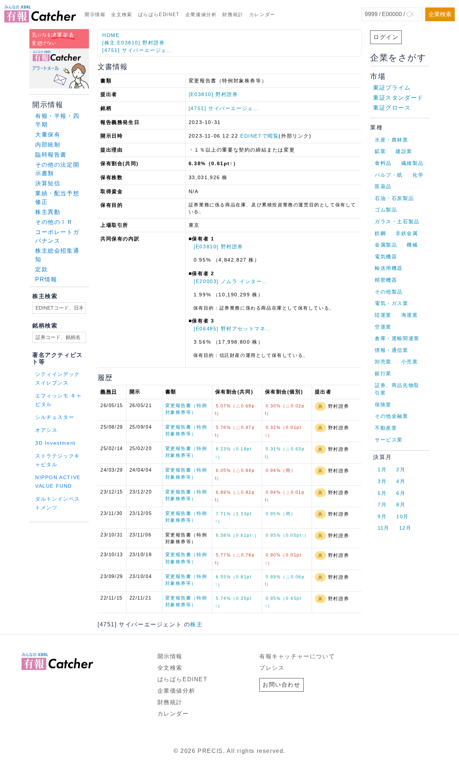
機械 (412, 245)
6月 (400, 493)
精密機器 (386, 280)
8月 (400, 504)
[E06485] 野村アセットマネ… (232, 328)
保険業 (383, 404)
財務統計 (232, 14)
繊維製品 (412, 163)
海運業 (409, 315)
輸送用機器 (389, 268)
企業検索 (440, 14)
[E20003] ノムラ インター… (231, 281)
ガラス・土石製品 (397, 221)
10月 (402, 516)
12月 (405, 528)
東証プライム (392, 88)
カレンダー (262, 14)
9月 (382, 516)
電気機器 (386, 256)
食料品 (383, 163)
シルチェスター (54, 417)
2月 (400, 469)
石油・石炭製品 (394, 198)
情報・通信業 (391, 350)
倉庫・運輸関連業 (397, 338)
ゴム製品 (386, 210)
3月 (382, 481)
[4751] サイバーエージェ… (137, 50)
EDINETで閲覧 (259, 136)
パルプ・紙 (389, 175)
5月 (382, 493)
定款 (41, 269)
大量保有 (47, 135)
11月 (383, 528)
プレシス (271, 668)
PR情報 (46, 279)
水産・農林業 (391, 140)
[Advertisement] (116, 531)
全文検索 (121, 14)
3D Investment (55, 443)
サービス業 (389, 440)
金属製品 (386, 245)
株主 (196, 624)
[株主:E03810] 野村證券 (133, 43)
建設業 (404, 151)
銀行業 (383, 373)
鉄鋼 (380, 233)
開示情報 (95, 14)
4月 (400, 481)
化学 (417, 175)
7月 (382, 504)
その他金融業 (391, 416)
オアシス (46, 430)
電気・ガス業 (391, 303)
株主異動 (47, 212)
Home (110, 35)
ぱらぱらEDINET (159, 14)
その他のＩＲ (54, 222)
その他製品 (389, 292)
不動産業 (386, 428)
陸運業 (383, 315)
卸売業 (383, 361)
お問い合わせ (281, 685)
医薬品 (383, 186)
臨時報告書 (51, 155)
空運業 (383, 327)
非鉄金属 (407, 233)
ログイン (385, 37)
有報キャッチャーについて (297, 656)
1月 (382, 469)
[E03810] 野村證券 (213, 94)
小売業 (409, 361)
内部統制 (47, 145)
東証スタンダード (398, 98)
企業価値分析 (201, 14)
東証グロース (392, 108)
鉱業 (380, 151)
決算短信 (47, 183)
